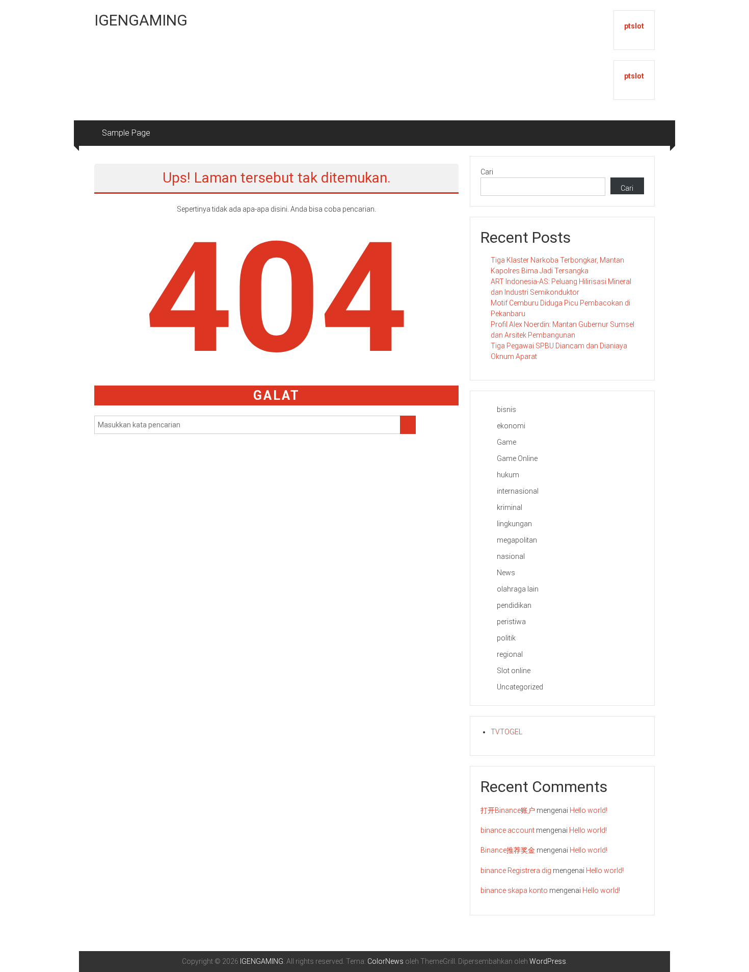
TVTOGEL (506, 732)
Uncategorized (520, 687)
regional (510, 654)
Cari (486, 172)
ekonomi (511, 426)
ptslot (634, 26)
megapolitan (517, 540)
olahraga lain (518, 589)
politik (506, 638)
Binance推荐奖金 (507, 850)
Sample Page (126, 133)
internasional (518, 491)
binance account (507, 830)
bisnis (506, 409)
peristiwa (511, 622)
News (506, 573)
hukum (508, 475)
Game (506, 442)
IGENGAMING (141, 20)
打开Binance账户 (507, 810)
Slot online (513, 671)
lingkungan (514, 524)
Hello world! (588, 810)
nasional (511, 556)
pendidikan (514, 605)
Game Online (517, 458)
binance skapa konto (514, 890)
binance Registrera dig (515, 870)
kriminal (509, 507)
